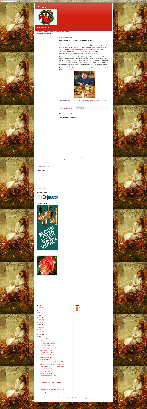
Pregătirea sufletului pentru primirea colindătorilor (52, 366)
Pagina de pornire (84, 157)
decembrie (43, 339)
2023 (40, 312)
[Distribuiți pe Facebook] (81, 108)
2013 (40, 336)
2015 (40, 332)
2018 (40, 324)
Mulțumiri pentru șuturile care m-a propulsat (51, 392)
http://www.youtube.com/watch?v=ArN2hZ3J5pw (52, 364)
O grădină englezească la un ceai (48, 375)
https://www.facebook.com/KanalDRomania (71, 55)
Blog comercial (45, 14)
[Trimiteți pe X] (80, 108)
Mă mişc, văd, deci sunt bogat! (47, 341)
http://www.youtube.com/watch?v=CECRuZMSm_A (52, 361)
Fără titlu (42, 380)
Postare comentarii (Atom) (73, 160)
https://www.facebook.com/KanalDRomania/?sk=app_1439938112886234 (79, 53)
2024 (40, 310)
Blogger (86, 398)
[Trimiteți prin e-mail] (77, 108)
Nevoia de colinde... (45, 359)
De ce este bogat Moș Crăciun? (47, 352)
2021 (40, 317)
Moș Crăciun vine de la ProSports (48, 354)
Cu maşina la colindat (45, 345)
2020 (40, 320)
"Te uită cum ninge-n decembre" (48, 348)
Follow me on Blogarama (43, 166)
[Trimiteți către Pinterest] (83, 108)
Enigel (79, 307)
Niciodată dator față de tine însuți (48, 385)
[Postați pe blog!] (78, 108)
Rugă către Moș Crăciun (46, 373)
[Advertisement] (73, 290)
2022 (40, 315)
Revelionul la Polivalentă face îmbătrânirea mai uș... (52, 378)
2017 (40, 327)
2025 (40, 308)
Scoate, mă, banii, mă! (45, 371)
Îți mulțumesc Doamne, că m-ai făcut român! (51, 382)
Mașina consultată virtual (46, 357)
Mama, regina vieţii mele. (46, 350)
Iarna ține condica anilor (46, 368)
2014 (40, 334)
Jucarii (79, 310)
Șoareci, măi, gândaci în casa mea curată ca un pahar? (53, 389)
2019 (40, 322)
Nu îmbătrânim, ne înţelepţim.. (47, 343)
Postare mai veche (105, 157)
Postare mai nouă (64, 157)
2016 (40, 329)
